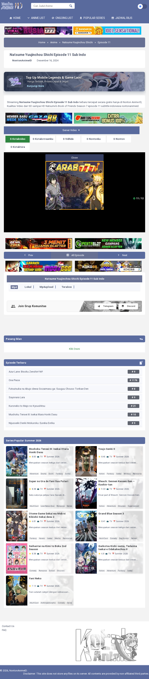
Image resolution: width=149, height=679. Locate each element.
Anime (53, 42)
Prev (30, 255)
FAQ (4, 630)
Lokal (28, 286)
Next (124, 255)
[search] (71, 6)
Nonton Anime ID (132, 102)
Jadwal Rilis (123, 17)
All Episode (77, 255)
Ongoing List (64, 17)
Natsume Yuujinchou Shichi (77, 42)
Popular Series (94, 17)
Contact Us (8, 626)
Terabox (67, 286)
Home (17, 17)
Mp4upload (46, 286)
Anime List (37, 17)
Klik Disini (74, 348)
